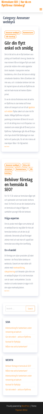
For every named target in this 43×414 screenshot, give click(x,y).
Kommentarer (28, 32)
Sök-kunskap (10, 36)
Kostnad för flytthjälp (13, 341)
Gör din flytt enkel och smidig (18, 45)
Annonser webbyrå (12, 32)
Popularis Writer (22, 409)
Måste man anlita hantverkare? (16, 346)
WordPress (26, 405)
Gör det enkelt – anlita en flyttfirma (18, 336)
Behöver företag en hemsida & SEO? (18, 184)
